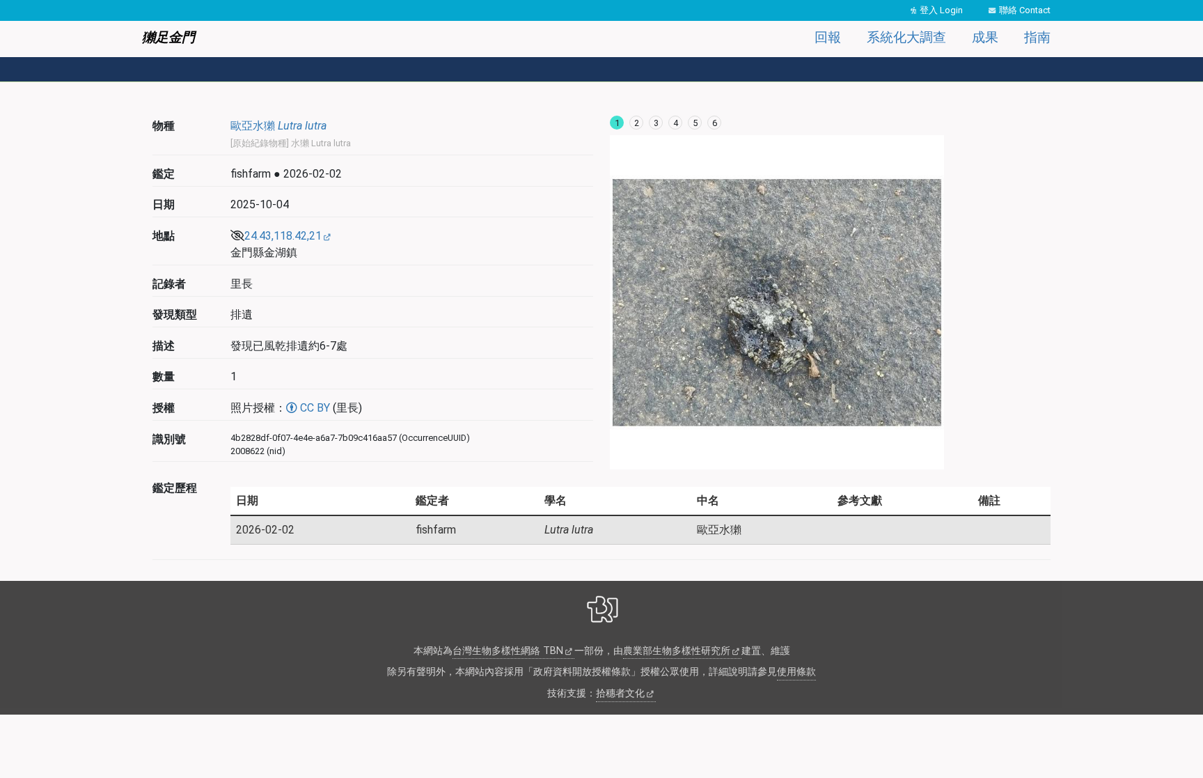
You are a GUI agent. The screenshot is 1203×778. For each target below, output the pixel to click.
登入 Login (941, 10)
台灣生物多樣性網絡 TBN (508, 651)
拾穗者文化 (620, 693)
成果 (985, 37)
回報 (828, 37)
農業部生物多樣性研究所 (676, 651)
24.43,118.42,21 (283, 235)
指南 (1037, 37)
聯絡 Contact (1025, 10)
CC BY (313, 407)
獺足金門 (168, 37)
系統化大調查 (906, 37)
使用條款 (796, 672)
